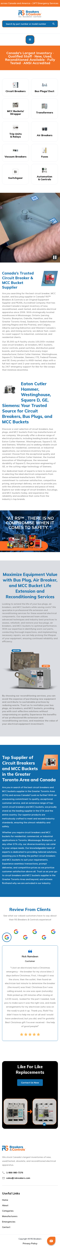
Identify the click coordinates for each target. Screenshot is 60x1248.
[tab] (6, 937)
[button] (30, 39)
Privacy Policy (30, 1243)
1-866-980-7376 (14, 1172)
